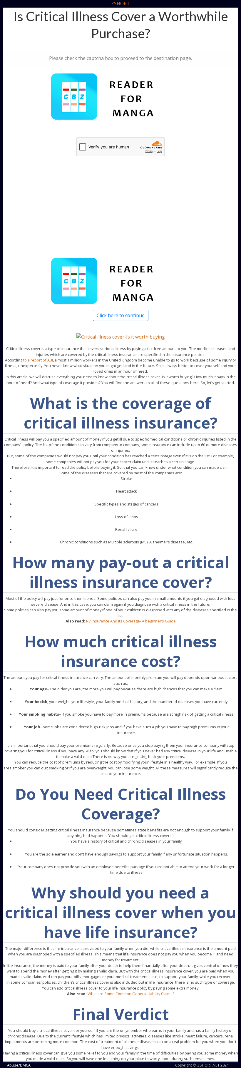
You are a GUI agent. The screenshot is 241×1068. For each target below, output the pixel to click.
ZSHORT (120, 3)
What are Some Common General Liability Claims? (131, 993)
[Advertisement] (120, 213)
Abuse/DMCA (19, 1065)
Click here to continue (121, 315)
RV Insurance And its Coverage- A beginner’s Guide (131, 621)
